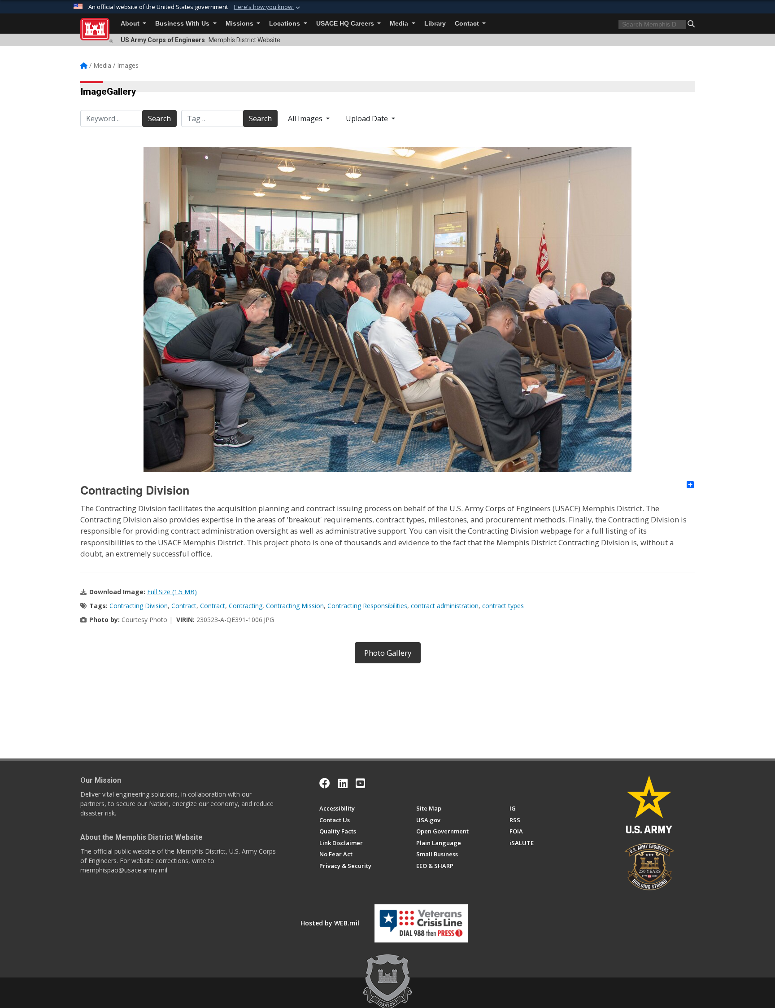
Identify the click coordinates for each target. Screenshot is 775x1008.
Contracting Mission (295, 605)
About (131, 23)
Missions (240, 23)
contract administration (445, 605)
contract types (503, 605)
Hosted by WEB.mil (329, 923)
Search (159, 118)
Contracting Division (138, 605)
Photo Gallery (387, 653)
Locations (285, 23)
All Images (306, 118)
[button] (268, 7)
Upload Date (368, 118)
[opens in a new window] (343, 783)
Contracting (245, 605)
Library (435, 23)
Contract (183, 605)
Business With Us (183, 23)
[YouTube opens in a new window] (360, 783)
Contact (468, 23)
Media (400, 23)
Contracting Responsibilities (367, 605)
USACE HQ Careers (346, 23)
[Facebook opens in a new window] (324, 783)
